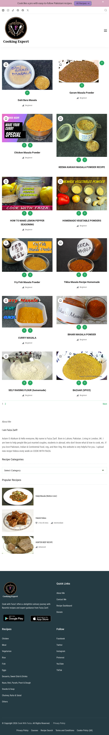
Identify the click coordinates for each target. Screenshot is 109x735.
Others (5, 701)
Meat (4, 645)
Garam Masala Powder (82, 92)
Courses (34, 730)
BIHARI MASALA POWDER (82, 334)
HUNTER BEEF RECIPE (44, 542)
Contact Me (61, 599)
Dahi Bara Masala (27, 100)
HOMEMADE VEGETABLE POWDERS (81, 220)
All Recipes (81, 3)
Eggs (4, 670)
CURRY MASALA (27, 337)
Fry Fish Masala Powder (27, 282)
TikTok (59, 670)
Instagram (60, 651)
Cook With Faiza (25, 723)
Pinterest (60, 657)
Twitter (59, 645)
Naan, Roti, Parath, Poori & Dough (16, 683)
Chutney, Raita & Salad (11, 695)
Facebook (60, 638)
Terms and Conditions (65, 730)
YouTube (60, 664)
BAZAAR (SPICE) (82, 390)
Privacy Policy (59, 723)
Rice (4, 657)
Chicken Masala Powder (27, 152)
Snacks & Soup (8, 689)
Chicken (5, 638)
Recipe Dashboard (64, 605)
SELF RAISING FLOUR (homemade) (27, 390)
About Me (60, 593)
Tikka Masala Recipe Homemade (82, 282)
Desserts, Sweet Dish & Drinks (14, 676)
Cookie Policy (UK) (85, 730)
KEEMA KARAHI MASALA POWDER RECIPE (82, 167)
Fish (4, 664)
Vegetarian (6, 651)
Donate (59, 612)
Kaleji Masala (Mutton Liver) (46, 496)
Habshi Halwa (41, 518)
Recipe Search (47, 730)
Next (105, 403)
